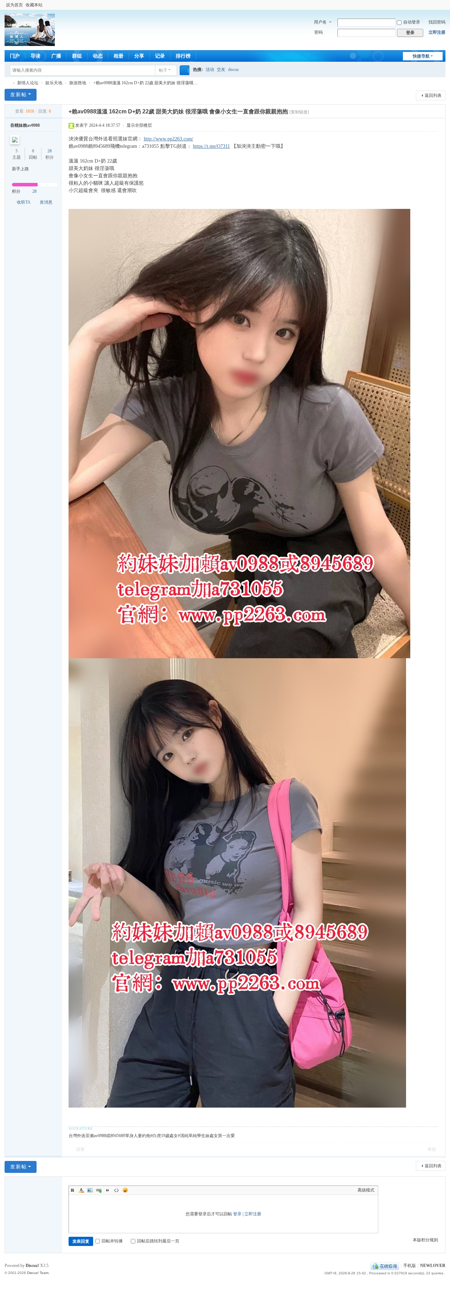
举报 (432, 1149)
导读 (35, 56)
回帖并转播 (112, 1241)
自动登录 (411, 22)
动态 (98, 56)
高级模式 (366, 1190)
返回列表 (433, 95)
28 (49, 150)
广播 (56, 56)
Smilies (125, 1190)
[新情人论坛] (30, 42)
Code (116, 1190)
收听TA (24, 202)
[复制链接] (299, 112)
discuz (233, 69)
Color (81, 1190)
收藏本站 (34, 4)
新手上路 (20, 168)
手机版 (409, 1265)
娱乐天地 (53, 82)
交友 (221, 69)
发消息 (46, 202)
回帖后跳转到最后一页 (158, 1241)
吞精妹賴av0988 (25, 125)
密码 (318, 32)
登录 (237, 1214)
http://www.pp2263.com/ (168, 138)
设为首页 (14, 4)
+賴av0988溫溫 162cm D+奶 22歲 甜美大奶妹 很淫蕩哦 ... (145, 82)
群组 (77, 56)
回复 (80, 1149)
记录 (160, 56)
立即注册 (437, 32)
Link (98, 1190)
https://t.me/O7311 (211, 146)
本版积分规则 (425, 1239)
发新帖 (18, 94)
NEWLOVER (432, 1265)
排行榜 (183, 56)
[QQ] (385, 1265)
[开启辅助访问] (435, 5)
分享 (139, 56)
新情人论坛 (7, 83)
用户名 (320, 22)
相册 (118, 56)
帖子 (163, 70)
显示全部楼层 (139, 125)
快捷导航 (421, 56)
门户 (15, 56)
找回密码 (437, 22)
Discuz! (32, 1265)
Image (90, 1190)
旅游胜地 (77, 82)
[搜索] (184, 70)
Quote (107, 1190)
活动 (210, 69)
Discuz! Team (38, 1273)
